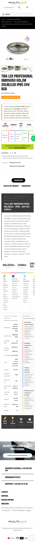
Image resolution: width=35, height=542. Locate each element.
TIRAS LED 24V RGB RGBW (17, 166)
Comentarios (26, 186)
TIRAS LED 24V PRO (15, 162)
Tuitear (12, 153)
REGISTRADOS (20, 148)
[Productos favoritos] (27, 7)
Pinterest (15, 153)
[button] (8, 7)
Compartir (10, 153)
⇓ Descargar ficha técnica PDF (10, 97)
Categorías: (4, 162)
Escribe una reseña (8, 93)
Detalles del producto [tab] (11, 186)
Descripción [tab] (18, 180)
